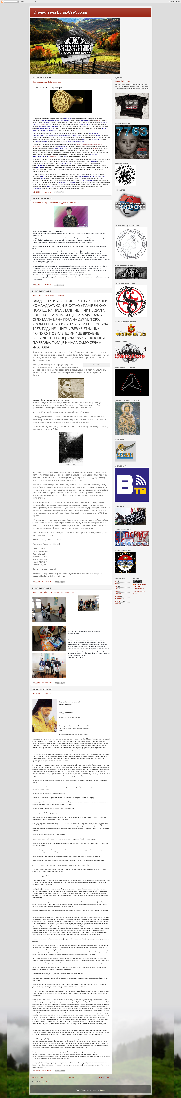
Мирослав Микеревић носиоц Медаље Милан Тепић (55, 203)
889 (48, 156)
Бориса (38, 156)
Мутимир (56, 148)
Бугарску (94, 161)
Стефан (38, 188)
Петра (60, 163)
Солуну (86, 176)
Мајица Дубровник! (123, 81)
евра (83, 139)
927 (44, 167)
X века (68, 118)
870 (53, 186)
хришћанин (62, 182)
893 (64, 156)
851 (59, 128)
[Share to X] (59, 192)
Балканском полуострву (48, 130)
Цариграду (101, 176)
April (116, 588)
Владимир (53, 156)
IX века (41, 176)
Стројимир (55, 126)
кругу (38, 124)
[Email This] (55, 192)
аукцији (37, 141)
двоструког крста (88, 180)
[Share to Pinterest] (63, 192)
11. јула (94, 139)
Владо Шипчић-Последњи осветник (48, 295)
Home (71, 1077)
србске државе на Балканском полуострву (54, 120)
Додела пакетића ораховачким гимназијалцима (53, 592)
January (117, 596)
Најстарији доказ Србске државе (46, 82)
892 (65, 163)
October (117, 603)
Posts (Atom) (45, 1082)
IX (65, 118)
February (118, 593)
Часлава (39, 167)
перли (43, 124)
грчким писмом (83, 124)
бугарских (61, 146)
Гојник (95, 148)
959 (79, 135)
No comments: (46, 192)
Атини (92, 176)
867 (48, 186)
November (118, 601)
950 (52, 167)
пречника (46, 122)
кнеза (39, 128)
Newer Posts (38, 1077)
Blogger (102, 1090)
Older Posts (104, 1077)
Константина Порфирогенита (62, 135)
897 (57, 169)
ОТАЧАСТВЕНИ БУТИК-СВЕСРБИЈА (140, 586)
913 (74, 135)
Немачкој (44, 141)
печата (42, 178)
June (116, 583)
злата (81, 120)
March (117, 591)
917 (69, 163)
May (116, 586)
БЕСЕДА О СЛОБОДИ (42, 693)
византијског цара (46, 135)
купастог (87, 120)
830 (54, 128)
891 (66, 148)
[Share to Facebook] (61, 192)
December (118, 598)
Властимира (45, 128)
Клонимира (40, 165)
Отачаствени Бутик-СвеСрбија (60, 12)
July (116, 581)
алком (99, 120)
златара (80, 176)
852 (43, 156)
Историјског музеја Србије (75, 141)
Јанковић (71, 182)
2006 (98, 139)
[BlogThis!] (57, 192)
